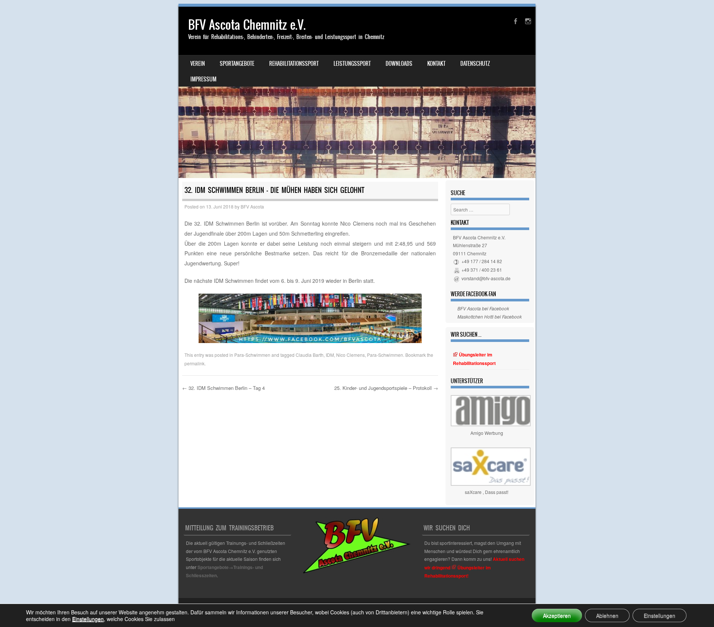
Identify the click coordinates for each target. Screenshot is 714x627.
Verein (197, 63)
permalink (194, 363)
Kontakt (436, 63)
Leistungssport (352, 63)
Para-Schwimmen (252, 355)
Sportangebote (237, 63)
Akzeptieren (557, 615)
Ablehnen (607, 615)
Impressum (203, 79)
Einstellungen (88, 618)
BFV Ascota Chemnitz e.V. (247, 25)
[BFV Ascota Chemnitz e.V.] (357, 92)
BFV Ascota (252, 206)
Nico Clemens (350, 355)
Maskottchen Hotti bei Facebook (489, 316)
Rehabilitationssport (294, 63)
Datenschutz (475, 63)
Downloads (399, 63)
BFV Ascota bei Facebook (483, 308)
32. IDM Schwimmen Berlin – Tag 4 (223, 387)
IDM (330, 355)
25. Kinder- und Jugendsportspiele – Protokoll (386, 387)
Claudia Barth (310, 355)
